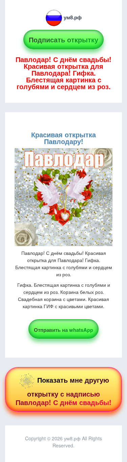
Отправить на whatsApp (63, 330)
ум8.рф (73, 17)
